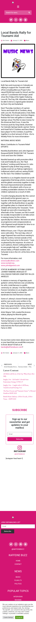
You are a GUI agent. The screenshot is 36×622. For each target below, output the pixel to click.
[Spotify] (25, 20)
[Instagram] (16, 20)
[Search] (29, 12)
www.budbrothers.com (10, 261)
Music (27, 40)
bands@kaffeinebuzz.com (11, 347)
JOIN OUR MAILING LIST (10, 522)
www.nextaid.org (7, 263)
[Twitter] (11, 20)
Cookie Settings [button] (8, 617)
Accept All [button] (19, 617)
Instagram (20, 451)
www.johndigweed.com (10, 265)
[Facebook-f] (20, 20)
